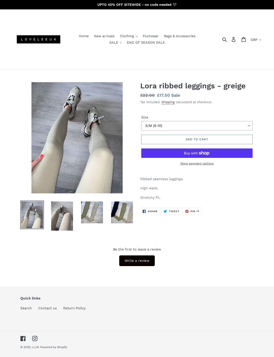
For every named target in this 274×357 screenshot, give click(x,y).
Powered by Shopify (53, 347)
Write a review (137, 261)
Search (26, 308)
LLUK (35, 347)
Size (144, 117)
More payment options (197, 163)
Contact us (47, 308)
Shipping (168, 102)
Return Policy (74, 308)
